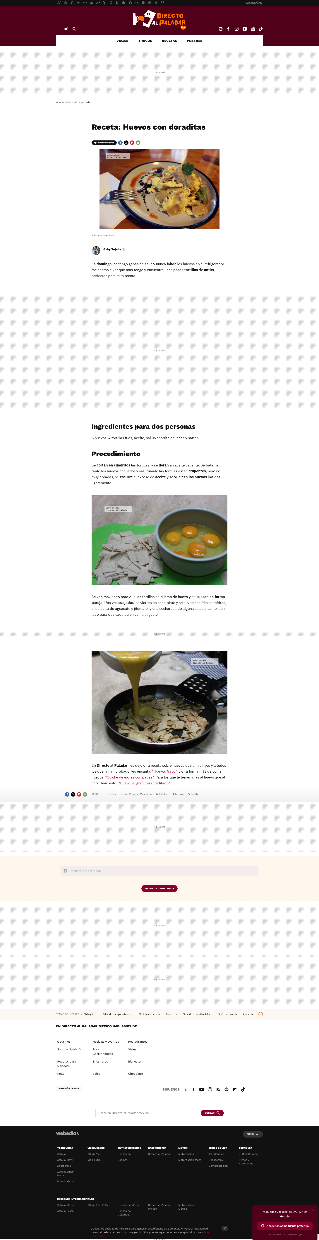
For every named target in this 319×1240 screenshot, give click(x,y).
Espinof (122, 1159)
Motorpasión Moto (189, 1159)
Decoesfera (216, 1159)
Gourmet (63, 1041)
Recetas (169, 41)
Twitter (126, 142)
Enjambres (100, 1061)
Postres (195, 41)
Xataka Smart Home (65, 1173)
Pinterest (220, 29)
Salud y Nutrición (69, 1049)
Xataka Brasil (65, 1210)
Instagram (236, 29)
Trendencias (216, 1153)
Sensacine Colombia (124, 1212)
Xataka (61, 1153)
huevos (179, 794)
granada (85, 102)
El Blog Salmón (248, 1153)
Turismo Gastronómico (103, 1052)
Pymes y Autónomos (246, 1161)
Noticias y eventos (106, 1041)
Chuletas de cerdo (149, 1014)
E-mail (138, 142)
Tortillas (163, 794)
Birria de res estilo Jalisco (198, 1014)
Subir (250, 1134)
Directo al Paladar (159, 1153)
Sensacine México (129, 1205)
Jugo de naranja (228, 1014)
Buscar (74, 29)
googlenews (253, 29)
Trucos (145, 41)
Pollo (61, 1073)
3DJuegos (94, 1153)
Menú (58, 29)
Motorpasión (186, 1153)
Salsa (96, 1073)
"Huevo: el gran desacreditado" (144, 783)
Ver (161, 888)
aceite (195, 794)
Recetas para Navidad (66, 1064)
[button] (114, 249)
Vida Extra (94, 1159)
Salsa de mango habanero (117, 1014)
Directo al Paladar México (159, 1207)
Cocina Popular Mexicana (136, 794)
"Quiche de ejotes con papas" (129, 777)
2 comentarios (105, 142)
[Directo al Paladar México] (159, 20)
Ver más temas (69, 1088)
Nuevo (66, 29)
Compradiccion (218, 1165)
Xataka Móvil (65, 1159)
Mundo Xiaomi (66, 1181)
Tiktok (260, 29)
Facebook (228, 29)
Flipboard (132, 142)
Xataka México (66, 1205)
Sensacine (124, 1153)
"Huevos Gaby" (164, 771)
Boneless (171, 1014)
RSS (218, 1089)
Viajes (122, 41)
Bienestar (135, 1061)
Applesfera (64, 1165)
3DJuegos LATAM (98, 1205)
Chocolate (135, 1073)
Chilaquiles (90, 1014)
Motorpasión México (186, 1207)
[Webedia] (67, 1133)
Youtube (245, 29)
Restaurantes (137, 1041)
